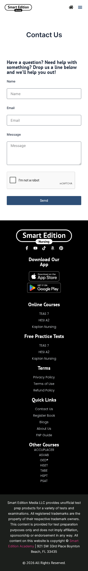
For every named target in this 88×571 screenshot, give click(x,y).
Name (11, 81)
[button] (80, 7)
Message (14, 134)
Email (10, 108)
